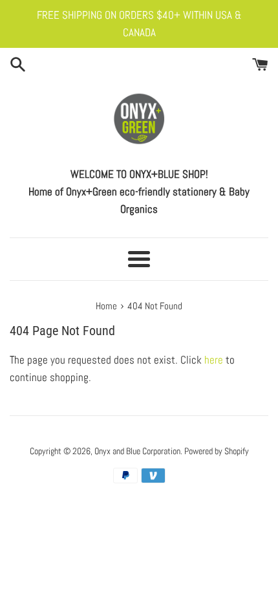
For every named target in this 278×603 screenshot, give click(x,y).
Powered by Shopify (216, 451)
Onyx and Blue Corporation (137, 451)
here (213, 360)
